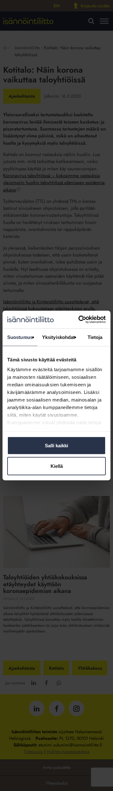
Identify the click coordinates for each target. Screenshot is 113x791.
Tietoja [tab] (95, 337)
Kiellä (57, 466)
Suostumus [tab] (20, 337)
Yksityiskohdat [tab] (58, 337)
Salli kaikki (56, 445)
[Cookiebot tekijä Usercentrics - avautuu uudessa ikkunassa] (80, 320)
